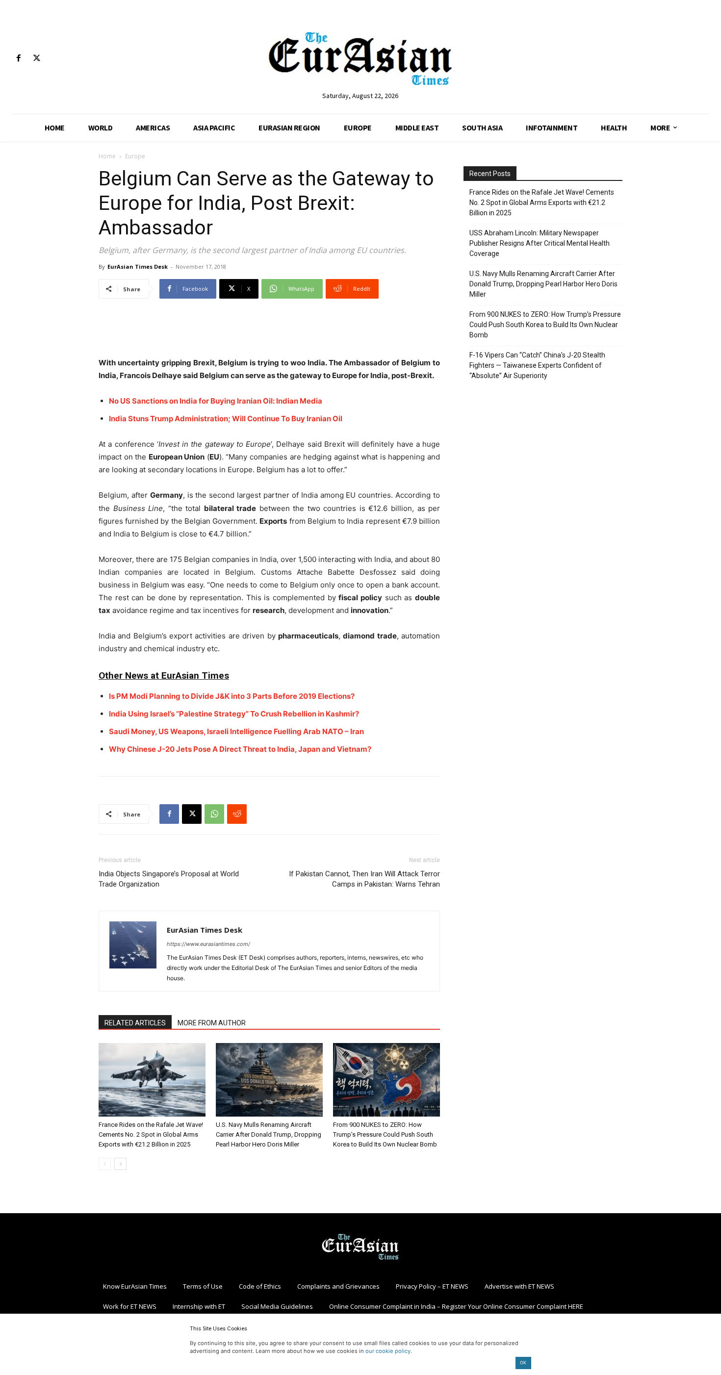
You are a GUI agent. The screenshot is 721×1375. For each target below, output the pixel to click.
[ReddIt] (237, 814)
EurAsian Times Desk (137, 266)
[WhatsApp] (214, 814)
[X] (36, 58)
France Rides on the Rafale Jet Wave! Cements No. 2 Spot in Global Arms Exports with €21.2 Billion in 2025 (151, 1134)
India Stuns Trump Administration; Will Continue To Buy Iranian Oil (225, 418)
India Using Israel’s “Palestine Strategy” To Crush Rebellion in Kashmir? (234, 713)
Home (107, 156)
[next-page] (120, 1164)
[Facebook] (18, 58)
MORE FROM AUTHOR (212, 1023)
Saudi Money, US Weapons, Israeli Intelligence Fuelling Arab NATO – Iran (236, 731)
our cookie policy (388, 1351)
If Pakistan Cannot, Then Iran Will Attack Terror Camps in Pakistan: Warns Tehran (364, 879)
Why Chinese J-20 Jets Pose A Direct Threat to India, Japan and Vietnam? (240, 749)
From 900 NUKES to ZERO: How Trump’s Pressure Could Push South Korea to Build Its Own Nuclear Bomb (385, 1134)
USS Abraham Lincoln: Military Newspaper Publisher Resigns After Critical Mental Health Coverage (539, 243)
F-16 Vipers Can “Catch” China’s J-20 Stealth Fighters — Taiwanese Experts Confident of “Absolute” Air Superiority (537, 365)
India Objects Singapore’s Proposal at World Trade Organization (169, 879)
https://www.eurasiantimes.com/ (208, 944)
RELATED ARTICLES (135, 1023)
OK (523, 1362)
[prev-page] (105, 1164)
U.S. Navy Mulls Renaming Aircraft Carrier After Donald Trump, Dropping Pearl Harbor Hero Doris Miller (268, 1134)
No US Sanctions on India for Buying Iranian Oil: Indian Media (215, 401)
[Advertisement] (269, 331)
